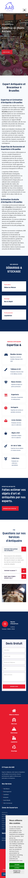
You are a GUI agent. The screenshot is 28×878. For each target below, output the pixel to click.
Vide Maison (6, 788)
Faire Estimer (6, 52)
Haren (3, 826)
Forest (3, 822)
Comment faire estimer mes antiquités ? (11, 549)
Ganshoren (4, 824)
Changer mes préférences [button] (16, 871)
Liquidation (6, 794)
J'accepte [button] (16, 864)
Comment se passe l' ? (10, 570)
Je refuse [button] (16, 867)
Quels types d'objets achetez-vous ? (10, 577)
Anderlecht (4, 812)
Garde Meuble (6, 800)
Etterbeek (4, 818)
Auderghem (5, 814)
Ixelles (3, 828)
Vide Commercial (7, 803)
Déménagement (7, 791)
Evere (3, 820)
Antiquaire (5, 797)
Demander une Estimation (9, 508)
